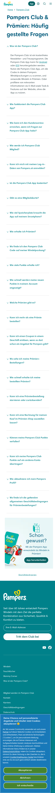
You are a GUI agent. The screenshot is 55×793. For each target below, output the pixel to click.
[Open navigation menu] (51, 4)
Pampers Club (22, 10)
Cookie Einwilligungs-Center (21, 757)
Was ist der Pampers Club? (15, 681)
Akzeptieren (25, 770)
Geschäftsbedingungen (27, 575)
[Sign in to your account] (38, 4)
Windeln (7, 667)
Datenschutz (9, 712)
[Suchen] (44, 4)
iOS (17, 66)
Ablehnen (25, 778)
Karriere (7, 703)
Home (10, 10)
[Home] (8, 3)
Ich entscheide (25, 786)
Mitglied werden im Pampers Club (18, 693)
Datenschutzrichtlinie (11, 752)
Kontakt (6, 698)
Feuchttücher (9, 672)
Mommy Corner (10, 676)
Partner (6, 732)
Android (43, 62)
